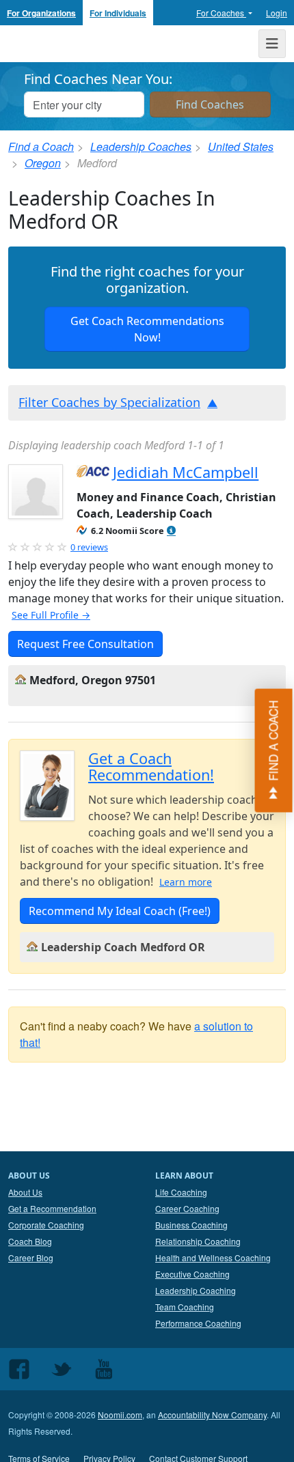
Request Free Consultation (85, 643)
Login (276, 12)
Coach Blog (30, 1241)
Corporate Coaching (46, 1225)
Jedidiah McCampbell (185, 472)
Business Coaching (191, 1225)
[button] (171, 530)
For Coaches (221, 12)
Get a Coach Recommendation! (151, 766)
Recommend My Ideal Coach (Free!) (120, 910)
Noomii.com (120, 1414)
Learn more (185, 881)
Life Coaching (181, 1192)
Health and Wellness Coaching (213, 1257)
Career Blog (30, 1257)
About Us (25, 1192)
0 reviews (89, 547)
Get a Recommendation (52, 1208)
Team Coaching (184, 1306)
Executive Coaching (192, 1274)
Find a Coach (41, 146)
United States (240, 146)
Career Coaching (187, 1208)
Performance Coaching (198, 1323)
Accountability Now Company (212, 1414)
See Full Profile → (51, 614)
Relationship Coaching (198, 1241)
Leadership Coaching (195, 1290)
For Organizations (41, 13)
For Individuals (118, 13)
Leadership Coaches (140, 146)
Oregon (43, 163)
